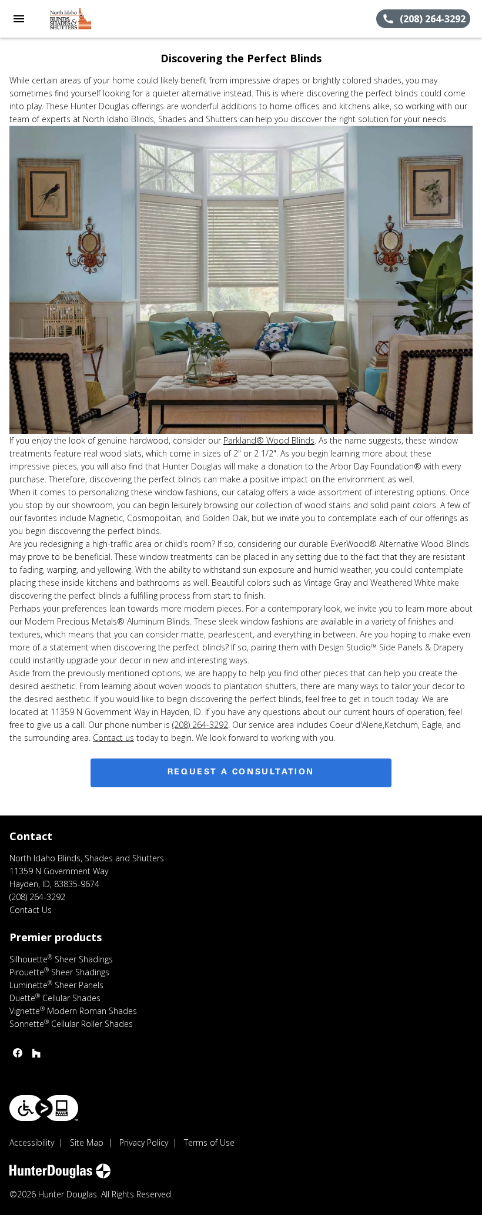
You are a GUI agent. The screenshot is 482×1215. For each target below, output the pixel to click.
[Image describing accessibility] (43, 1108)
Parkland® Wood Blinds (268, 440)
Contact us (113, 737)
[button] (19, 19)
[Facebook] (17, 1053)
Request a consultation (241, 772)
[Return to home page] (73, 19)
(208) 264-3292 (200, 724)
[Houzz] (36, 1053)
